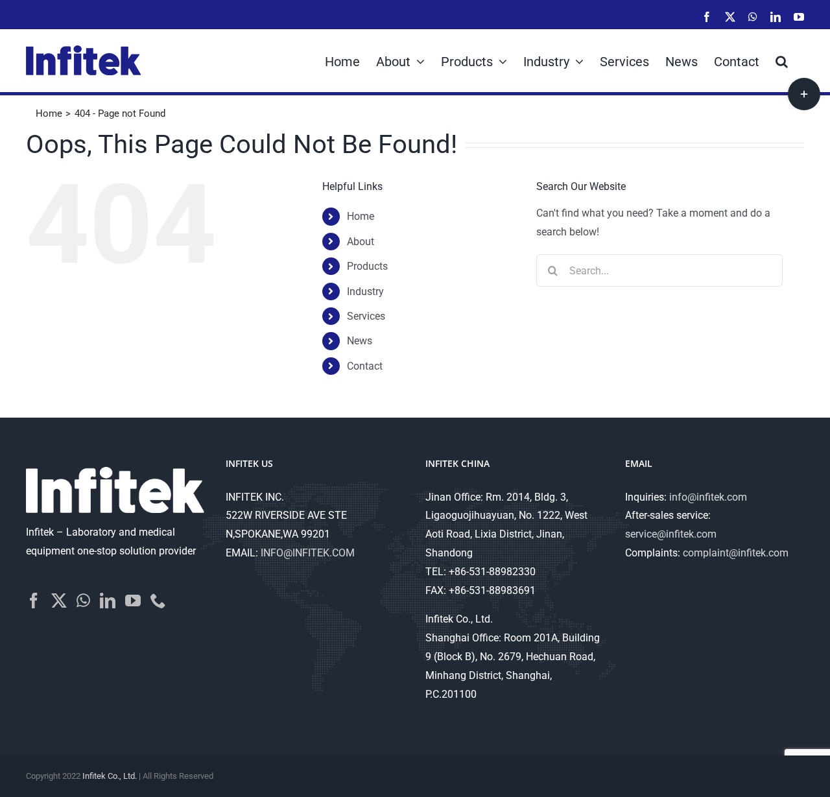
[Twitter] (59, 600)
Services (366, 316)
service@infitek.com (671, 534)
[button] (782, 60)
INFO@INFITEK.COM (308, 553)
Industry (365, 291)
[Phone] (158, 600)
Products (367, 266)
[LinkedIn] (107, 600)
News (359, 341)
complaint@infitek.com (735, 553)
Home (360, 216)
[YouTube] (133, 600)
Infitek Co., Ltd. (109, 776)
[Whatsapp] (83, 600)
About (360, 241)
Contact (365, 366)
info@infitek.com (708, 497)
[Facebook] (34, 600)
